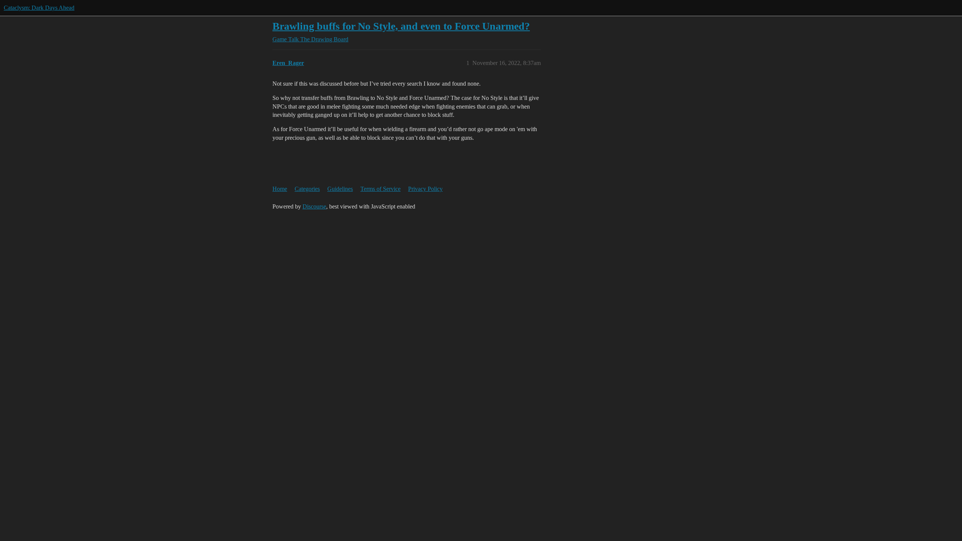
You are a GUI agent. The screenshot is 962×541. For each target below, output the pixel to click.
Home (279, 189)
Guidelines (340, 189)
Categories (307, 189)
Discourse (314, 206)
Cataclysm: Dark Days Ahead (39, 8)
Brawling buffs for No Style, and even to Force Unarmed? (401, 26)
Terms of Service (380, 189)
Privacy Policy (425, 189)
